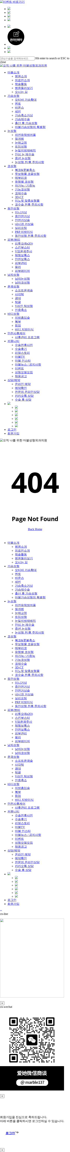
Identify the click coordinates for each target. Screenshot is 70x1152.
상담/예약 (13, 850)
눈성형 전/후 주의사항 (29, 632)
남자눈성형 (22, 749)
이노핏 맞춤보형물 (27, 671)
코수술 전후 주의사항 (29, 674)
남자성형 (13, 745)
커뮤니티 (13, 811)
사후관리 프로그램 (27, 807)
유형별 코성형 (24, 652)
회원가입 (13, 903)
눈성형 (11, 601)
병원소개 (21, 546)
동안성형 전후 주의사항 (30, 706)
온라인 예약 (23, 854)
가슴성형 (13, 566)
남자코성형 (22, 752)
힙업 (18, 795)
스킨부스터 (22, 717)
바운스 (19, 577)
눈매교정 (21, 613)
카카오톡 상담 (24, 866)
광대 (18, 768)
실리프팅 (21, 698)
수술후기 (21, 819)
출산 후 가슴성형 (26, 593)
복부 (18, 792)
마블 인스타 (23, 831)
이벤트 (19, 838)
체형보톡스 (22, 725)
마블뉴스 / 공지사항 (28, 834)
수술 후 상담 (23, 870)
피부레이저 (22, 741)
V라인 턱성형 (24, 776)
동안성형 (13, 678)
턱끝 (18, 772)
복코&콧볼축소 (25, 640)
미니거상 (21, 682)
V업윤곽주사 (23, 721)
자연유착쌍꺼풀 (25, 605)
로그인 (11, 899)
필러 (18, 737)
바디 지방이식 (24, 799)
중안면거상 (22, 686)
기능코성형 (22, 659)
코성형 (11, 636)
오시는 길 (21, 562)
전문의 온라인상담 (27, 862)
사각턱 (19, 764)
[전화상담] (8, 20)
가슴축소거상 (24, 585)
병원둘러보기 (24, 558)
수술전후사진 (24, 815)
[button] (12, 1133)
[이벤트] (8, 16)
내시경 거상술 (24, 694)
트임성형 (21, 616)
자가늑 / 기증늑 (25, 655)
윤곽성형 (13, 756)
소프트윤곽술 (24, 760)
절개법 (19, 609)
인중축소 (21, 780)
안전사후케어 (16, 803)
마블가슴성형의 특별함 (30, 597)
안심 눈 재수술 (24, 624)
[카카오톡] (8, 8)
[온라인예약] (8, 12)
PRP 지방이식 (24, 702)
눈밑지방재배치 (25, 620)
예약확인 (21, 858)
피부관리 (21, 733)
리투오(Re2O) (24, 713)
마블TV (20, 827)
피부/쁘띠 (13, 710)
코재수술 (21, 663)
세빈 (18, 581)
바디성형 (13, 784)
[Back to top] (1, 910)
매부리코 (21, 648)
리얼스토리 (22, 823)
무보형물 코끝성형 (27, 644)
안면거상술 (22, 690)
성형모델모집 (24, 842)
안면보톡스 (22, 729)
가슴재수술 (22, 589)
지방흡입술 (22, 788)
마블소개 (13, 542)
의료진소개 (22, 550)
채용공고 (21, 846)
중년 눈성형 (23, 628)
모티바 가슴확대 (26, 570)
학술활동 (21, 554)
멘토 (18, 574)
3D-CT (19, 667)
